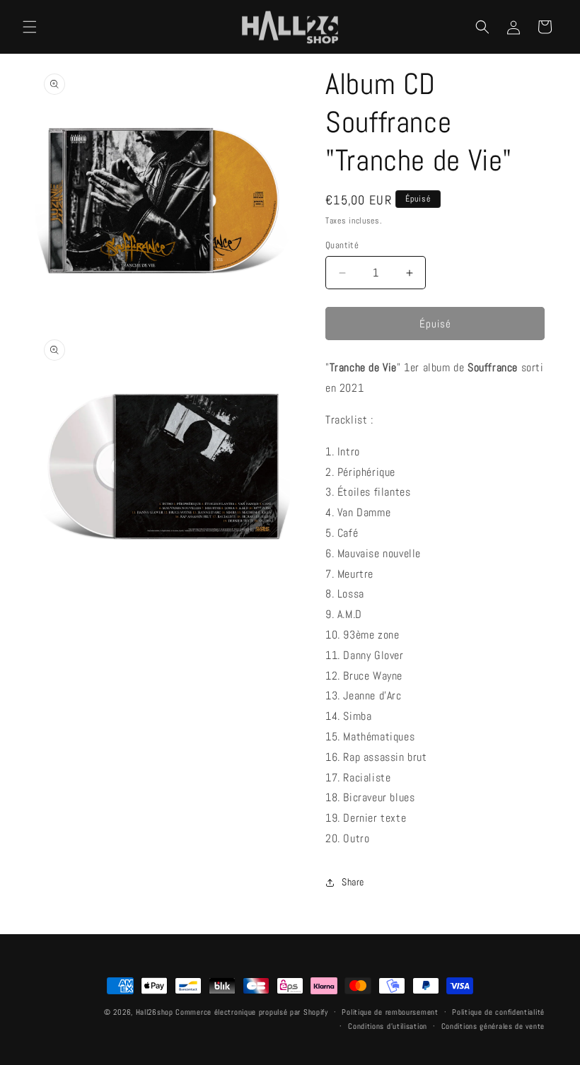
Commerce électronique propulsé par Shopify (251, 1012)
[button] (29, 26)
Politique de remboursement (390, 1012)
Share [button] (353, 881)
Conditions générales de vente (493, 1026)
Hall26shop (154, 1012)
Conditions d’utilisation (387, 1026)
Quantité (342, 245)
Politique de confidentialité (498, 1012)
